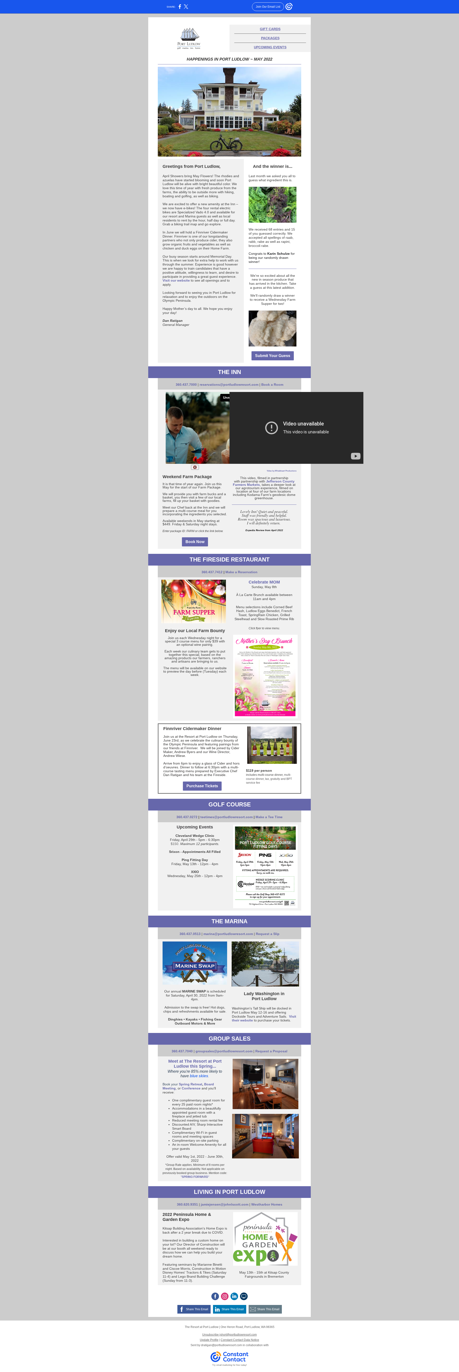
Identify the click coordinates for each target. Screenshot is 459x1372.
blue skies (199, 1076)
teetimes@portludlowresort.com (226, 817)
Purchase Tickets (202, 786)
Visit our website (176, 280)
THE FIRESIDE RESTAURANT (230, 559)
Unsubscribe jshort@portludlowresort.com (229, 1334)
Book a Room (272, 384)
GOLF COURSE (229, 804)
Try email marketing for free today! (229, 1365)
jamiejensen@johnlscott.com (224, 1204)
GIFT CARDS (270, 29)
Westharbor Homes (266, 1204)
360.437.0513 (190, 934)
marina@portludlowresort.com (228, 934)
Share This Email (197, 1309)
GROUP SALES (230, 1038)
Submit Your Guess (272, 356)
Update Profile (209, 1340)
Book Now (195, 542)
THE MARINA (229, 921)
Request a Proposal (271, 1051)
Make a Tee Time (269, 817)
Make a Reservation (241, 572)
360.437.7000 (186, 384)
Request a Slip (267, 934)
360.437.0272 (186, 817)
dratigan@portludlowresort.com (221, 1345)
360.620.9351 (187, 1204)
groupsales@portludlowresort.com (224, 1051)
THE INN (229, 372)
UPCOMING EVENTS (270, 47)
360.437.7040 (182, 1051)
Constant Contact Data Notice (240, 1340)
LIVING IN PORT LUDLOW (229, 1192)
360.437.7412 (212, 572)
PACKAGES (270, 38)
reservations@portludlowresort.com (229, 384)
